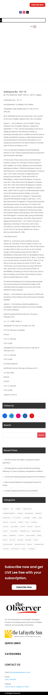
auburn (18, 509)
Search (41, 435)
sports (29, 544)
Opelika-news (30, 535)
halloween (14, 526)
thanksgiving (38, 544)
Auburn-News (27, 509)
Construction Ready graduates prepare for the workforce (24, 477)
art (12, 509)
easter (5, 522)
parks (39, 535)
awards (20, 513)
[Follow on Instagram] (24, 12)
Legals (38, 95)
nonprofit (12, 535)
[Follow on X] (27, 12)
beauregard (29, 513)
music (5, 535)
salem (36, 540)
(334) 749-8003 (10, 679)
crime (34, 517)
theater (6, 548)
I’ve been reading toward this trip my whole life (21, 491)
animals (6, 509)
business (38, 513)
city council (17, 517)
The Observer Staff (14, 95)
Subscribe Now (24, 587)
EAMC (40, 517)
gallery (6, 526)
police (5, 540)
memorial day (24, 531)
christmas (6, 517)
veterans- (31, 548)
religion (20, 540)
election (13, 522)
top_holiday (15, 548)
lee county (14, 531)
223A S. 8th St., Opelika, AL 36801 (17, 687)
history (30, 526)
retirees (28, 540)
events (20, 522)
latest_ (5, 531)
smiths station (20, 544)
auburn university (9, 513)
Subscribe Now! (37, 5)
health (23, 526)
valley (24, 548)
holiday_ (38, 526)
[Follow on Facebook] (20, 12)
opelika (21, 535)
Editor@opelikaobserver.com (19, 672)
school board (7, 544)
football (34, 522)
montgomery (36, 531)
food (27, 522)
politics (12, 540)
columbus (26, 517)
